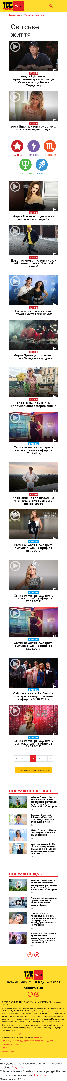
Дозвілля (53, 982)
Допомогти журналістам (33, 770)
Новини (34, 73)
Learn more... (42, 1075)
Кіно (24, 982)
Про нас (5, 1048)
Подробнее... (20, 1067)
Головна (14, 15)
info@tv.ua (20, 1034)
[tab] (30, 955)
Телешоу (33, 444)
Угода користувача (10, 1044)
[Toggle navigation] (59, 6)
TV (30, 982)
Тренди (39, 982)
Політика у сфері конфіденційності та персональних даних (27, 1041)
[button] (51, 6)
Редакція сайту (8, 1051)
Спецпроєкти (33, 987)
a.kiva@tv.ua (39, 1037)
